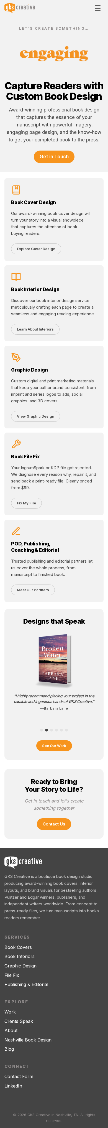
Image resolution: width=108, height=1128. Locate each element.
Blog (9, 1049)
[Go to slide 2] (46, 730)
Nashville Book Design (28, 1040)
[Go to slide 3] (51, 730)
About (10, 1030)
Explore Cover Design (36, 249)
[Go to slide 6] (66, 730)
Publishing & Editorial (26, 984)
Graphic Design (20, 966)
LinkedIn (13, 1086)
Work (10, 1012)
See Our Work (54, 745)
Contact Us (54, 824)
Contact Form (18, 1076)
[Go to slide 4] (56, 730)
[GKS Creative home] (19, 8)
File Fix (11, 975)
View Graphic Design (35, 416)
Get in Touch (54, 156)
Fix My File (26, 503)
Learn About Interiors (35, 329)
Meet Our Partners (33, 590)
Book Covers (18, 947)
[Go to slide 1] (41, 730)
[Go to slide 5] (61, 730)
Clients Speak (18, 1021)
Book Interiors (19, 956)
